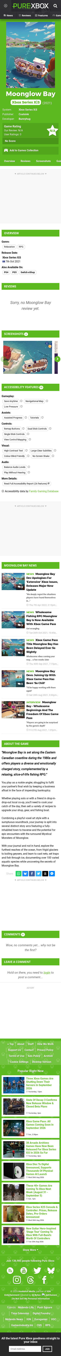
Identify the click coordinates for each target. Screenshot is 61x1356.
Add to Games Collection (23, 150)
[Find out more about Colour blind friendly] (28, 456)
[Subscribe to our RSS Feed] (10, 1271)
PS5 (14, 272)
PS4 (6, 272)
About (20, 1044)
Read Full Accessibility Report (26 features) (26, 483)
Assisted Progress (13, 417)
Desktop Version (41, 1061)
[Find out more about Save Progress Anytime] (21, 401)
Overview (9, 161)
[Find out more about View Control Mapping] (30, 439)
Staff (31, 1044)
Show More (30, 1250)
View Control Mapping (15, 439)
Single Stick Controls (14, 434)
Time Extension (20, 1313)
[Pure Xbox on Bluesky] (51, 1271)
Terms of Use (16, 1056)
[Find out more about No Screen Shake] (53, 456)
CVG (39, 1325)
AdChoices (51, 1295)
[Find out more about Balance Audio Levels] (29, 467)
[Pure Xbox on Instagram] (17, 1280)
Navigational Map (34, 401)
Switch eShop (28, 272)
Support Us (14, 1050)
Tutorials (34, 417)
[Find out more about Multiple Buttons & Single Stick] (28, 434)
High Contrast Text (13, 450)
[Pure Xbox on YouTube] (24, 1271)
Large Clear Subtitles (41, 450)
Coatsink (24, 114)
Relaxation (9, 246)
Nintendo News (14, 1319)
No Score (10, 141)
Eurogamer (40, 1319)
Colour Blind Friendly (14, 456)
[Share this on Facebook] (32, 873)
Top (11, 1044)
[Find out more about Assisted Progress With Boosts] (26, 417)
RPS (47, 1325)
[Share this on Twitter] (38, 873)
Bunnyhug (24, 118)
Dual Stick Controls (37, 428)
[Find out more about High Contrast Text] (26, 450)
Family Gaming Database (43, 491)
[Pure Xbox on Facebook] (44, 1280)
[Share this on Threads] (45, 873)
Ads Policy (34, 1056)
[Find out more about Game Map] (47, 401)
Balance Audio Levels (14, 467)
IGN (29, 1319)
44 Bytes (36, 1295)
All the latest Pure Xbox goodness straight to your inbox (30, 1340)
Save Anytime (11, 401)
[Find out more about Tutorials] (42, 417)
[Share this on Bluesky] (25, 873)
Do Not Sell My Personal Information (31, 1298)
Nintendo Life (26, 1307)
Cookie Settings (19, 1061)
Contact (29, 1050)
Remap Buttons (12, 428)
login (47, 972)
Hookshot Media (26, 1291)
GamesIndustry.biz (22, 1325)
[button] (57, 359)
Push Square (44, 1307)
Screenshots (43, 161)
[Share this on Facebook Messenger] (52, 873)
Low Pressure (11, 406)
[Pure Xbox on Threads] (31, 1280)
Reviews (25, 161)
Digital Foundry (41, 1313)
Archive (48, 1056)
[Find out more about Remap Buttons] (23, 428)
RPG (21, 246)
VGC (53, 1319)
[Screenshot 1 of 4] (27, 357)
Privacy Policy (45, 1050)
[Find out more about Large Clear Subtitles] (55, 450)
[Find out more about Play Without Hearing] (29, 472)
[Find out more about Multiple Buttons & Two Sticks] (50, 428)
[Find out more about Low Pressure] (21, 406)
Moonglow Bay (30, 97)
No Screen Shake (41, 456)
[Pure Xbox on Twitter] (37, 1271)
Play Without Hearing (14, 472)
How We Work (45, 1044)
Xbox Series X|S (28, 109)
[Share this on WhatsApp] (18, 873)
